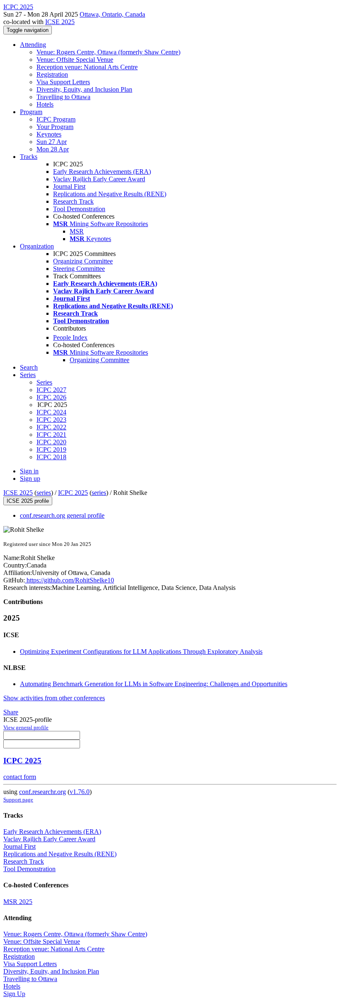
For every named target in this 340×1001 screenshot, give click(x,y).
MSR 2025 (17, 901)
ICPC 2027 (51, 389)
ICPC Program (55, 119)
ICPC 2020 (51, 442)
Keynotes (48, 134)
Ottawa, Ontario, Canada (112, 14)
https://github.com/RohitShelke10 (69, 580)
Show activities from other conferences (54, 697)
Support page (18, 799)
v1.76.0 (80, 791)
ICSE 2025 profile (28, 501)
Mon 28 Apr (52, 149)
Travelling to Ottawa (63, 96)
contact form (19, 776)
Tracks (28, 156)
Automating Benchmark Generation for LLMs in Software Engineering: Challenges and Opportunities (153, 683)
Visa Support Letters (63, 81)
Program (31, 111)
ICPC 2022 (51, 427)
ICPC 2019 (51, 449)
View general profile (26, 727)
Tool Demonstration (79, 208)
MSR (77, 231)
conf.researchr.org (42, 791)
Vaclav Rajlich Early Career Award (99, 179)
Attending (33, 44)
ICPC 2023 (51, 419)
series (43, 492)
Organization (37, 246)
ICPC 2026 (51, 397)
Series (44, 382)
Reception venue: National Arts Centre (87, 67)
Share (10, 712)
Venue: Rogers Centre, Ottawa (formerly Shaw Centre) (108, 52)
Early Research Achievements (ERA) (102, 171)
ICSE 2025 (60, 21)
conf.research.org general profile (62, 515)
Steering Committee (79, 268)
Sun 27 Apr (51, 141)
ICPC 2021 (51, 434)
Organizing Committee (83, 261)
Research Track (73, 201)
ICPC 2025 (73, 492)
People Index (70, 337)
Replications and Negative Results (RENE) (109, 193)
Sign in (29, 471)
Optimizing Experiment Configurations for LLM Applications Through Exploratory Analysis (141, 651)
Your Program (54, 126)
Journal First (69, 186)
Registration (52, 74)
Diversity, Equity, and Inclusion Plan (84, 89)
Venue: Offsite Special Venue (74, 59)
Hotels (44, 104)
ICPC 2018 (51, 456)
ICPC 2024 (51, 412)
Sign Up (14, 993)
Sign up (30, 478)
